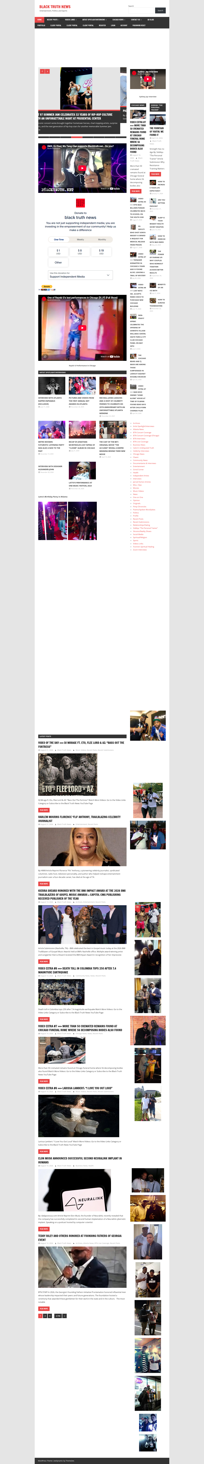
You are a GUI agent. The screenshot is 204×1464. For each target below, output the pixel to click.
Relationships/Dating (141, 525)
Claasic (136, 457)
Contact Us (135, 19)
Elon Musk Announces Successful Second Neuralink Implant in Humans (80, 1158)
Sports (135, 540)
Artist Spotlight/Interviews (93, 19)
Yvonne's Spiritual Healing (143, 546)
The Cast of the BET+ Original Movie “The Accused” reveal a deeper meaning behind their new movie (112, 446)
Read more (44, 808)
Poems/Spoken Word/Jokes (144, 509)
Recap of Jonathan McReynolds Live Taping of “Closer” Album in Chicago (82, 443)
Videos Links (70, 19)
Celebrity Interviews (141, 451)
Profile (135, 516)
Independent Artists (141, 475)
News (92, 974)
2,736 (58, 1314)
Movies (136, 488)
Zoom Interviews (140, 550)
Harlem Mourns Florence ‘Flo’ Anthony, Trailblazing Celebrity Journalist (79, 817)
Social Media (138, 534)
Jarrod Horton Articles (142, 482)
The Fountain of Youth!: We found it (157, 132)
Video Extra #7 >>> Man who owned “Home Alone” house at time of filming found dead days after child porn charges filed (138, 398)
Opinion (136, 500)
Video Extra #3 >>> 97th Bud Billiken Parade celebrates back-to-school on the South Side (138, 207)
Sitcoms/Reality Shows (142, 531)
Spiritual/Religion (140, 537)
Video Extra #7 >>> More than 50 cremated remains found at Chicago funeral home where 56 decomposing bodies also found (80, 1026)
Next (47, 71)
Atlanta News (88, 1241)
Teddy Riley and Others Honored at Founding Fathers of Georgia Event (79, 1236)
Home (39, 19)
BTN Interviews (139, 438)
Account (124, 25)
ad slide (151, 19)
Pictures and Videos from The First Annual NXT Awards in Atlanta (81, 399)
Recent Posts (52, 19)
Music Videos (81, 748)
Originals (136, 503)
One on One (138, 497)
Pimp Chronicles (139, 506)
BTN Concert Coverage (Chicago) (146, 435)
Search (131, 6)
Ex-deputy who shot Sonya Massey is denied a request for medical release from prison (138, 235)
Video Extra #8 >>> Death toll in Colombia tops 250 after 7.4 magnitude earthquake (77, 968)
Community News (83, 974)
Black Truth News (64, 748)
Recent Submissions (106, 748)
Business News (82, 1164)
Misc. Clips (137, 485)
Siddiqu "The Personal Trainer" (145, 528)
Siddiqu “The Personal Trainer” (156, 107)
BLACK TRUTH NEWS (54, 6)
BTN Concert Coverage (142, 432)
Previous (42, 71)
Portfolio (41, 25)
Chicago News (118, 19)
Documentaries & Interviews (144, 463)
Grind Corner (138, 469)
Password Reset (139, 25)
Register (102, 25)
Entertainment (81, 822)
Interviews (137, 478)
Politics (136, 512)
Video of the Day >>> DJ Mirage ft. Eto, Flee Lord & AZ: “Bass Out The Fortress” (81, 743)
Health (91, 1164)
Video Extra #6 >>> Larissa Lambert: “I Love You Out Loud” (75, 1086)
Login (113, 25)
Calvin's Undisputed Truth (143, 448)
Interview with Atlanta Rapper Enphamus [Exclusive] (50, 399)
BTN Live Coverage (102, 1241)
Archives (79, 900)
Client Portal (55, 25)
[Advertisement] (102, 46)
